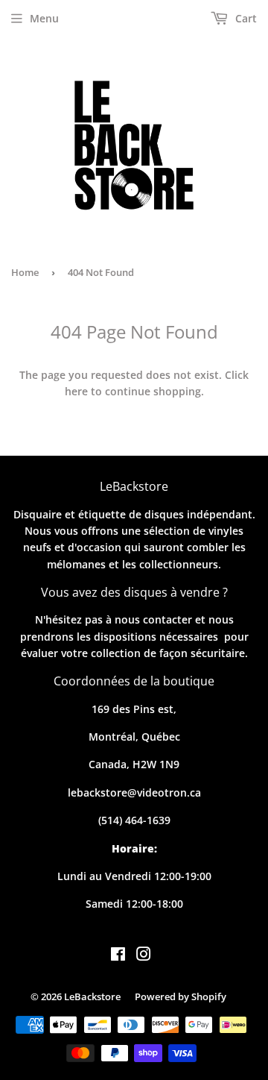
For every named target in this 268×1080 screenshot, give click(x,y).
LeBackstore (92, 996)
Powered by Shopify (180, 996)
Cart (244, 18)
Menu (44, 18)
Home (25, 272)
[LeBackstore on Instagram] (143, 956)
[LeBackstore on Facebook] (118, 956)
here (76, 391)
